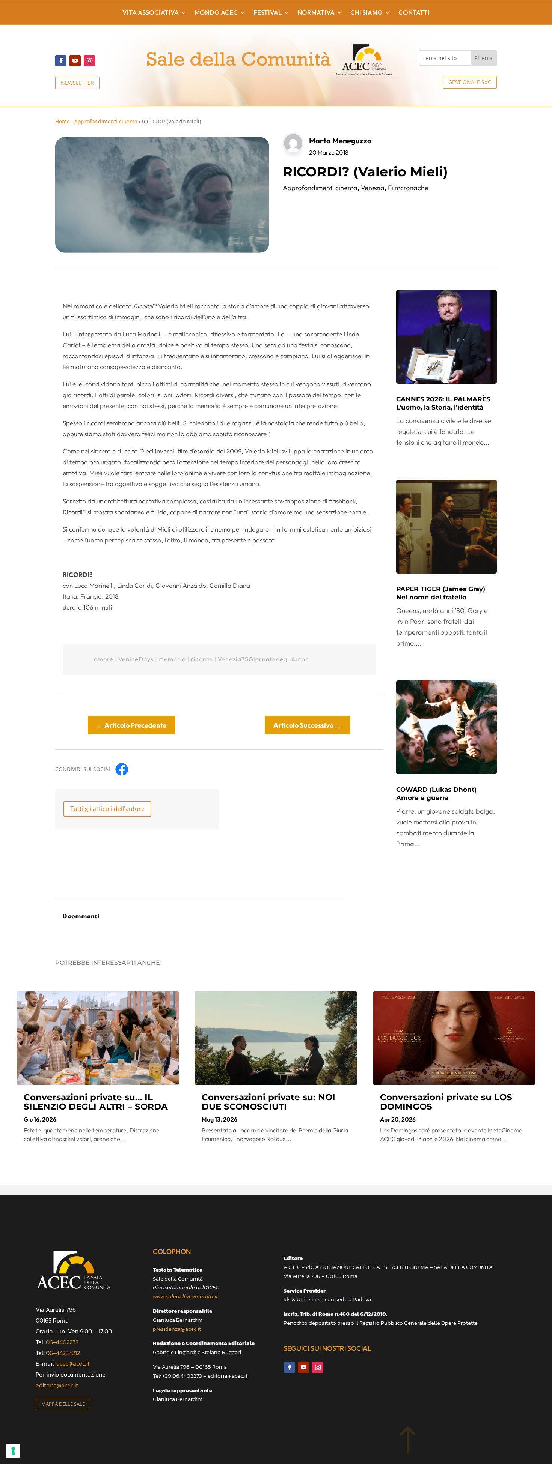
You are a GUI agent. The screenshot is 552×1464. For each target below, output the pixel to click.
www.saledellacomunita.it (185, 1296)
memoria (172, 659)
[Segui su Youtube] (75, 60)
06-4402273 (62, 1342)
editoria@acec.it (57, 1385)
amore (103, 659)
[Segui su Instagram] (89, 60)
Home (62, 121)
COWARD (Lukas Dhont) (436, 794)
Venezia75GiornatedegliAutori (264, 659)
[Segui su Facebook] (60, 60)
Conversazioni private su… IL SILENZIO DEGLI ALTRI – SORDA (96, 1102)
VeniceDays (136, 659)
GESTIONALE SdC (469, 82)
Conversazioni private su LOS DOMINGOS (446, 1102)
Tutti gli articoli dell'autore (107, 809)
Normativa (316, 13)
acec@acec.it (73, 1363)
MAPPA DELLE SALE (63, 1404)
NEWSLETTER (77, 82)
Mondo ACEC (216, 13)
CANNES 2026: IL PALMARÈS (443, 403)
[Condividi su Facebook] (121, 769)
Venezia (373, 187)
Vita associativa (150, 13)
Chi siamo (366, 13)
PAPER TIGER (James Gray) (440, 593)
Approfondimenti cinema (105, 121)
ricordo (202, 659)
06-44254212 (63, 1352)
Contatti (414, 13)
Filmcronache (408, 187)
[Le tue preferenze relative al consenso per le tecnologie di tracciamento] (13, 1451)
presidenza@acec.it (177, 1328)
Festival (267, 13)
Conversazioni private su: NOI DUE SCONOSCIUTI (268, 1102)
